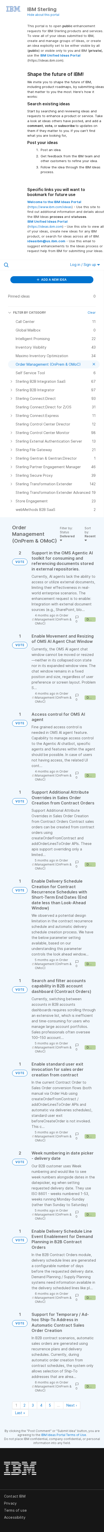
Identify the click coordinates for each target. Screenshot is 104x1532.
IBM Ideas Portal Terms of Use (63, 1435)
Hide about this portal (43, 15)
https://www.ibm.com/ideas (50, 207)
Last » (20, 1413)
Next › (71, 1405)
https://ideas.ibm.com (45, 226)
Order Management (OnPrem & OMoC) (53, 619)
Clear (92, 312)
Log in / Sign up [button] (83, 264)
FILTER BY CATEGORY (29, 312)
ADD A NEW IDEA (53, 279)
